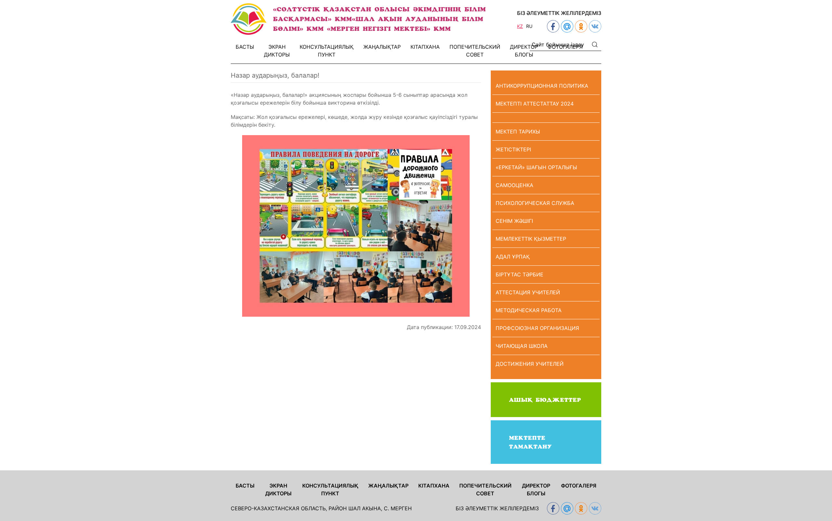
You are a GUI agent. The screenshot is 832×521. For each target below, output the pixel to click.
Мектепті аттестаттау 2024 (535, 103)
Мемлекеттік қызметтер (531, 238)
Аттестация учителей (528, 292)
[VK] (594, 26)
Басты (245, 47)
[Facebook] (552, 26)
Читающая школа (522, 346)
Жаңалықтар (382, 47)
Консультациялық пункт (327, 51)
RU (529, 26)
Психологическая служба (535, 203)
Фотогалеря (565, 47)
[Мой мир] (566, 26)
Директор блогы (524, 51)
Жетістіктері (513, 149)
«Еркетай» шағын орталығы (536, 167)
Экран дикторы (277, 51)
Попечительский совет (474, 51)
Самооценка (514, 185)
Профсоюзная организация (537, 328)
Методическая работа (529, 310)
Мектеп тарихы (518, 131)
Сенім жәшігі (514, 221)
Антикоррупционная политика (542, 86)
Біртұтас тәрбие (519, 274)
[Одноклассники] (580, 26)
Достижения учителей (530, 364)
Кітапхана (425, 47)
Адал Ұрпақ (513, 256)
